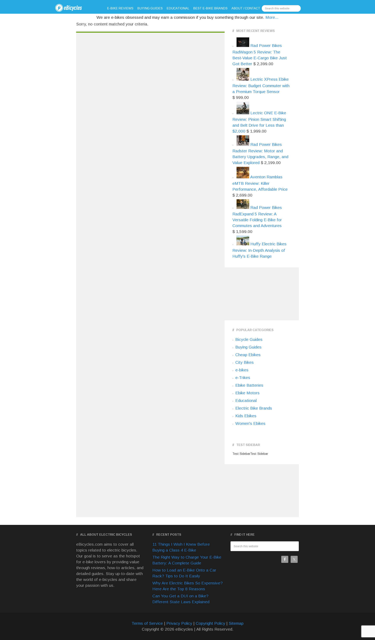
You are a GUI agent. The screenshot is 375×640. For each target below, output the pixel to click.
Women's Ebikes (250, 423)
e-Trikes (242, 377)
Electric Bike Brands (253, 408)
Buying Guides (248, 347)
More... (272, 17)
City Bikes (244, 362)
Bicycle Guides (248, 339)
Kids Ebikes (245, 415)
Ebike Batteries (249, 385)
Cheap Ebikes (248, 354)
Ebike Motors (247, 393)
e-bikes (241, 370)
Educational (246, 400)
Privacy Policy (179, 623)
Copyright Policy (210, 623)
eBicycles (74, 8)
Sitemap (236, 623)
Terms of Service (147, 623)
